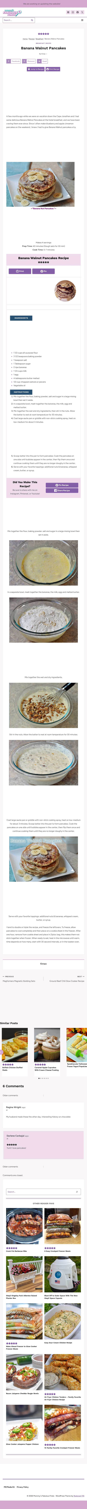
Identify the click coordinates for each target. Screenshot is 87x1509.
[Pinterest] (68, 12)
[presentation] (15, 1045)
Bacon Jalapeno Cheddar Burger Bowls (22, 1393)
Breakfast (40, 43)
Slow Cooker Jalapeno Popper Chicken (22, 1444)
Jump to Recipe (37, 69)
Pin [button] (45, 271)
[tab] (39, 1078)
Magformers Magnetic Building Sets (19, 979)
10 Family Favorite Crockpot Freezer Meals (62, 1448)
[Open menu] (82, 20)
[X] (82, 12)
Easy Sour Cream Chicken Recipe (58, 1343)
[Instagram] (73, 12)
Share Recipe (63, 490)
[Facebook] (78, 12)
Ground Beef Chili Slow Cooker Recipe (67, 979)
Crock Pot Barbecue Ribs (16, 1251)
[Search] (77, 1192)
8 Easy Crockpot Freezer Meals (57, 1251)
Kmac (43, 54)
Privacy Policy (23, 1487)
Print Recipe (54, 69)
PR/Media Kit (9, 1487)
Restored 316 (79, 1496)
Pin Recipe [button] (63, 485)
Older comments (10, 1095)
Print (21, 271)
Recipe (48, 43)
